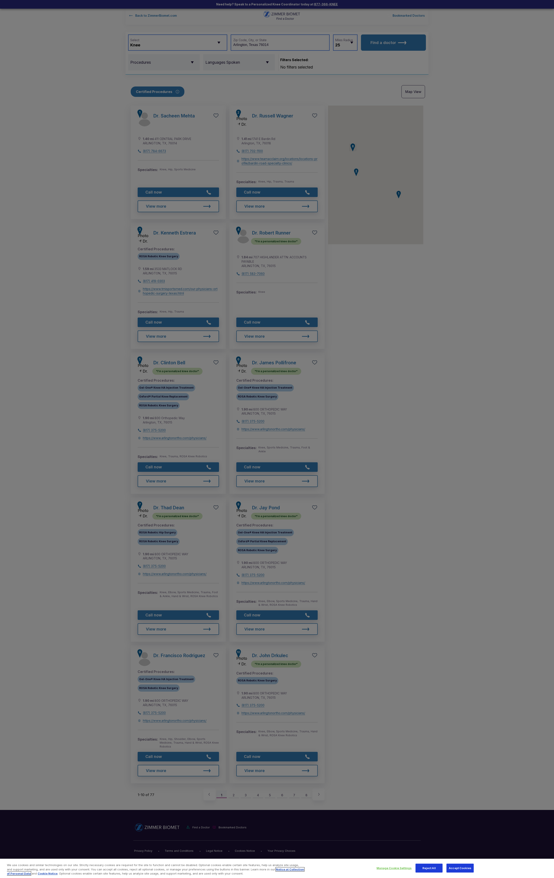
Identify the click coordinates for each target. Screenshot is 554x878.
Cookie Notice (48, 873)
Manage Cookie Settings (394, 868)
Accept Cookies (460, 868)
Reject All (429, 868)
